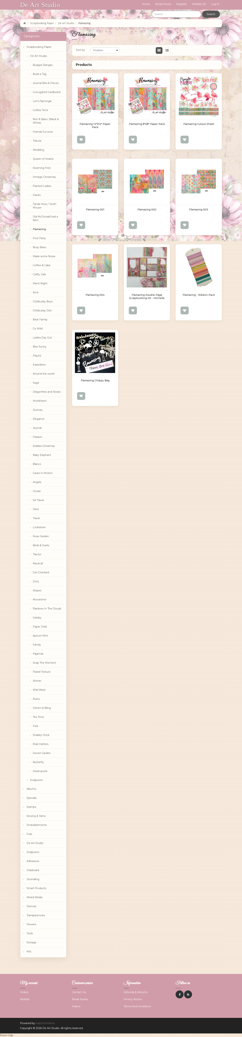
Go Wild (38, 328)
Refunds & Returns (135, 992)
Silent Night (40, 283)
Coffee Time (40, 110)
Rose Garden (41, 536)
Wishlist (25, 999)
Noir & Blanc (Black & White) (46, 121)
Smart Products (36, 888)
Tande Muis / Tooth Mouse (44, 205)
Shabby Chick (41, 735)
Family (37, 644)
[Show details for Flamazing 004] (95, 267)
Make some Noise (44, 256)
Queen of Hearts (43, 158)
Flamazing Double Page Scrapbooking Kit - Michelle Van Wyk (147, 298)
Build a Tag (39, 74)
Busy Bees (39, 247)
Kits (29, 951)
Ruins (36, 698)
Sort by (80, 50)
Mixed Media (34, 897)
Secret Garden (42, 753)
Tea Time (38, 717)
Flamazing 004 (95, 294)
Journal (37, 428)
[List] (167, 50)
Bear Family (40, 319)
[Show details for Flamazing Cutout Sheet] (198, 96)
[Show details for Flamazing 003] (198, 182)
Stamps (31, 807)
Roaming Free (42, 167)
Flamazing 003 (198, 209)
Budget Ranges (43, 65)
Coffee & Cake (41, 265)
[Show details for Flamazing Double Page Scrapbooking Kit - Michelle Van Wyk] (147, 267)
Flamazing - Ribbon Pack (199, 294)
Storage (31, 942)
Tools (30, 933)
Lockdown (39, 527)
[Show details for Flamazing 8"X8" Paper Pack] (147, 96)
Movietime (39, 599)
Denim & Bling (42, 708)
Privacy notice (133, 999)
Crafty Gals (39, 274)
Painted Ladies (42, 186)
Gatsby (37, 617)
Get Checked (41, 572)
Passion (37, 437)
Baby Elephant (42, 455)
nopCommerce (45, 1023)
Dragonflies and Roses (47, 391)
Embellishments (37, 825)
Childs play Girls (42, 310)
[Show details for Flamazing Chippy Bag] (95, 352)
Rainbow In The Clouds (47, 608)
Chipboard (33, 870)
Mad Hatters (40, 744)
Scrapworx (36, 780)
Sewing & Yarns (36, 816)
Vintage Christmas (44, 177)
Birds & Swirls (41, 545)
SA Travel (38, 500)
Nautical (38, 563)
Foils (29, 834)
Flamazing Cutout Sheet (198, 124)
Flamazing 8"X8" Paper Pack (147, 124)
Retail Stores (163, 4)
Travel (36, 518)
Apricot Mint (40, 635)
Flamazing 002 (146, 209)
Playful (37, 355)
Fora (35, 726)
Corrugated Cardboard (46, 92)
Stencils (31, 906)
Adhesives (33, 861)
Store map (6, 1035)
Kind (35, 292)
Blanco (37, 464)
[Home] (24, 23)
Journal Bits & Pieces (46, 83)
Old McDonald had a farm (45, 218)
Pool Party (39, 238)
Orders (24, 992)
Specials (31, 797)
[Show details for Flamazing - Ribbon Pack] (198, 267)
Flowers (31, 924)
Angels (37, 482)
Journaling (33, 879)
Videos (76, 1006)
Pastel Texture (41, 671)
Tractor (37, 554)
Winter (37, 680)
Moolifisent (40, 400)
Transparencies (36, 915)
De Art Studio (40, 5)
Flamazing (39, 229)
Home (146, 4)
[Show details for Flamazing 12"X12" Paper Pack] (95, 96)
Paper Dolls (40, 626)
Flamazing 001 (95, 209)
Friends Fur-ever (43, 131)
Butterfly (38, 762)
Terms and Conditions (137, 1006)
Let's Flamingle (42, 101)
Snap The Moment (44, 662)
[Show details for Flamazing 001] (95, 182)
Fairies (37, 195)
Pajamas (38, 653)
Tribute (37, 140)
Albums (31, 788)
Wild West (39, 689)
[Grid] (159, 50)
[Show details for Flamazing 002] (147, 182)
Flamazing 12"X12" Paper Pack (95, 125)
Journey (38, 409)
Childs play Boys (43, 301)
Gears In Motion (43, 473)
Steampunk (40, 771)
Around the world (43, 373)
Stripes (37, 590)
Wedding (38, 149)
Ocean (37, 491)
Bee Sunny (39, 346)
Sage (36, 382)
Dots (36, 581)
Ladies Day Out (42, 337)
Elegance (38, 418)
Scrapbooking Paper (39, 47)
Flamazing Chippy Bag (95, 380)
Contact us (79, 992)
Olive (36, 509)
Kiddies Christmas (44, 446)
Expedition (39, 364)
